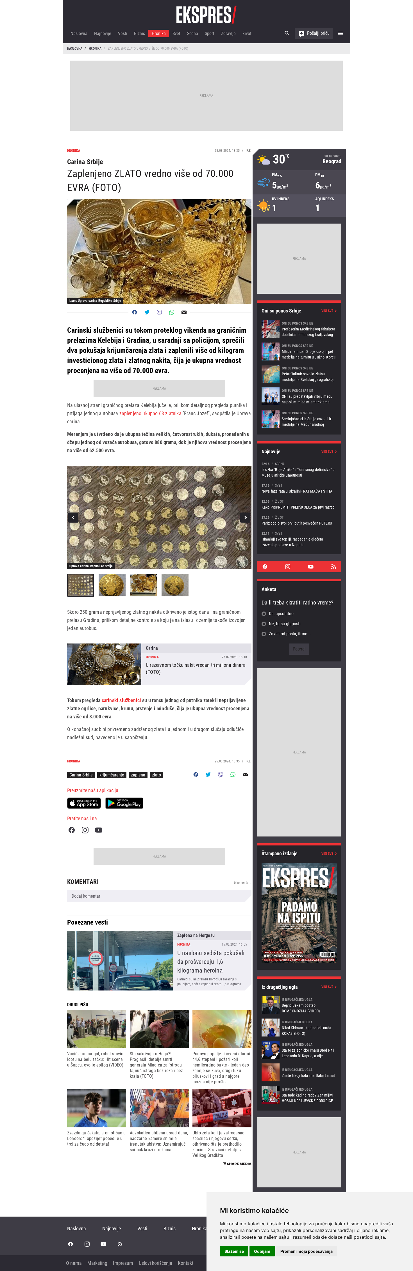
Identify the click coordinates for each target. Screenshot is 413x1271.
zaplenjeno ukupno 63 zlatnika (149, 413)
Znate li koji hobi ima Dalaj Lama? (299, 1072)
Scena (192, 33)
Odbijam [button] (262, 1251)
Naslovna (79, 33)
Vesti (122, 33)
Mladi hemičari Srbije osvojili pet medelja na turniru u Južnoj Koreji (299, 351)
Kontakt (185, 1263)
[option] (159, 517)
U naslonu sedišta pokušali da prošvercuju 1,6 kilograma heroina (159, 960)
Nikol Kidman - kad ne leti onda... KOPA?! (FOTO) (299, 1027)
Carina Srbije (81, 775)
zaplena (138, 775)
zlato (156, 775)
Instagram (85, 830)
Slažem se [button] (234, 1251)
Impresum (123, 1263)
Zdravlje (228, 33)
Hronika (159, 33)
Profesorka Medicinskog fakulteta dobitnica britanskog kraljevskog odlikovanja (299, 329)
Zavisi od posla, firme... (290, 633)
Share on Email (184, 312)
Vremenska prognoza (299, 159)
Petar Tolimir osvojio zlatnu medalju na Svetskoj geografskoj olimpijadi (299, 374)
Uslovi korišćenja (155, 1263)
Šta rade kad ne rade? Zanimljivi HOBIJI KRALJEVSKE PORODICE (299, 1095)
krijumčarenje (111, 775)
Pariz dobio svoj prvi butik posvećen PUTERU (299, 520)
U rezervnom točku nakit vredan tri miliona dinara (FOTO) (159, 664)
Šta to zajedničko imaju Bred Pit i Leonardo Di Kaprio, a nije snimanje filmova (299, 1050)
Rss (333, 566)
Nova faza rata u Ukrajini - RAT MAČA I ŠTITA (299, 488)
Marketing (97, 1263)
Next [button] (245, 517)
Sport (209, 33)
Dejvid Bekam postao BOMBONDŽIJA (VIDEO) (299, 1005)
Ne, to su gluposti (285, 623)
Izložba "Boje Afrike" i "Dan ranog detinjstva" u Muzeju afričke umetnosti (299, 469)
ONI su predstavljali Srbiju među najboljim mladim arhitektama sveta (299, 396)
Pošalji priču (318, 33)
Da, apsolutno (281, 613)
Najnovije (102, 33)
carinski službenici (121, 700)
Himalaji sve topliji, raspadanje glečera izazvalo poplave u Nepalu (299, 539)
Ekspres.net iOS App (84, 803)
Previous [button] (73, 517)
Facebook (71, 830)
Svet (176, 33)
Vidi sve (327, 311)
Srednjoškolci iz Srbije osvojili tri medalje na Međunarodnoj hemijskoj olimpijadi (299, 419)
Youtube (98, 830)
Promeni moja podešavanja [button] (306, 1251)
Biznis (139, 33)
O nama (74, 1263)
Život (246, 33)
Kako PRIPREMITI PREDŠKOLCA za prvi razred (299, 504)
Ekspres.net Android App (124, 803)
